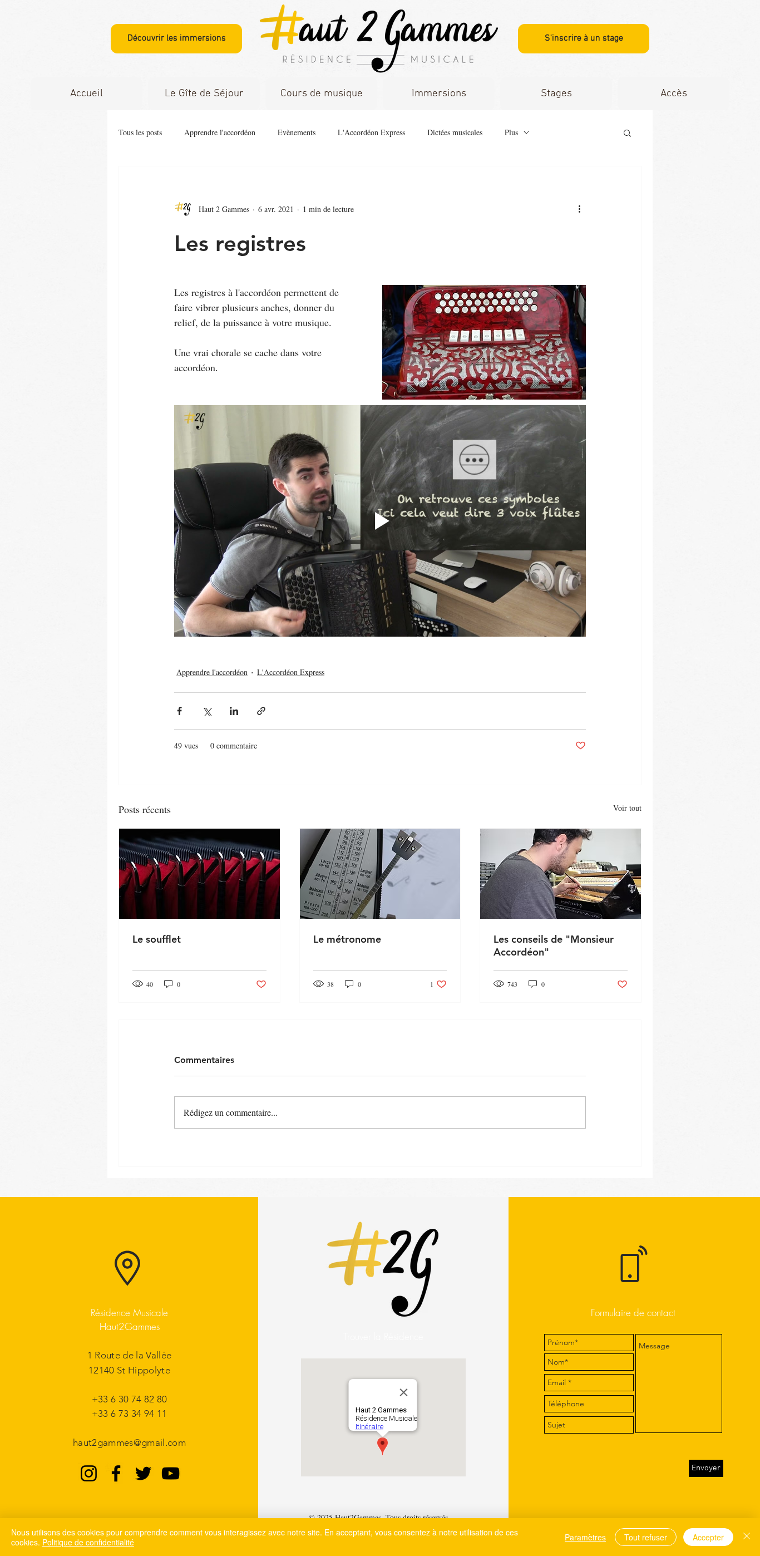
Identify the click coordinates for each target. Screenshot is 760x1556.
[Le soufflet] (199, 874)
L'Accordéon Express (371, 132)
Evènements (296, 132)
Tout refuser (645, 1537)
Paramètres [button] (585, 1537)
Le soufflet (156, 939)
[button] (321, 93)
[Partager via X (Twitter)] (206, 711)
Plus (511, 132)
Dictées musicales (454, 132)
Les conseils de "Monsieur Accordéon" (553, 945)
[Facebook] (116, 1473)
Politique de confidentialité (88, 1542)
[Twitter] (143, 1473)
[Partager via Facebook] (179, 711)
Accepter (708, 1537)
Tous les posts (140, 132)
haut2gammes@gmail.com (129, 1442)
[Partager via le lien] (261, 711)
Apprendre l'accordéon (219, 132)
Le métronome (347, 939)
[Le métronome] (380, 874)
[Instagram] (89, 1473)
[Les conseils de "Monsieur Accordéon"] (560, 874)
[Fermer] (746, 1537)
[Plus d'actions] (579, 208)
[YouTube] (170, 1473)
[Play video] (380, 521)
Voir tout (627, 807)
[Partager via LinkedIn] (234, 711)
